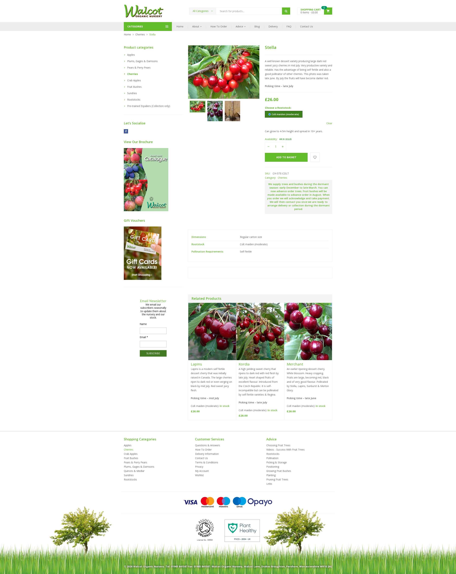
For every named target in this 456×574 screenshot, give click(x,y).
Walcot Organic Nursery (148, 566)
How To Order (218, 26)
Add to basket (286, 157)
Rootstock (284, 107)
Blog (257, 26)
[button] (254, 50)
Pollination (272, 458)
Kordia (244, 364)
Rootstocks (133, 99)
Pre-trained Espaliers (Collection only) (148, 106)
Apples (131, 54)
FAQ (288, 26)
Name (143, 324)
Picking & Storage (276, 462)
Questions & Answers (207, 445)
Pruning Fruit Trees (277, 479)
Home (179, 26)
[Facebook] (126, 131)
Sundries (132, 93)
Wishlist (199, 475)
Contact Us (306, 26)
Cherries (140, 34)
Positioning (272, 466)
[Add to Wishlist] (314, 157)
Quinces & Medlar (134, 471)
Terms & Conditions (206, 462)
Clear (329, 123)
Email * (144, 337)
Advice (239, 26)
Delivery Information (207, 453)
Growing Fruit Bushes (278, 471)
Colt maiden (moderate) (285, 114)
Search (286, 11)
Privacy (199, 466)
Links (269, 483)
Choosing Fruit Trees (278, 445)
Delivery (273, 26)
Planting (271, 475)
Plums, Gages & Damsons (142, 61)
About (195, 26)
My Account (202, 471)
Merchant (295, 364)
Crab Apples (134, 80)
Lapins (196, 364)
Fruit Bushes (134, 86)
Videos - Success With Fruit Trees (285, 449)
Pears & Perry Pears (139, 67)
